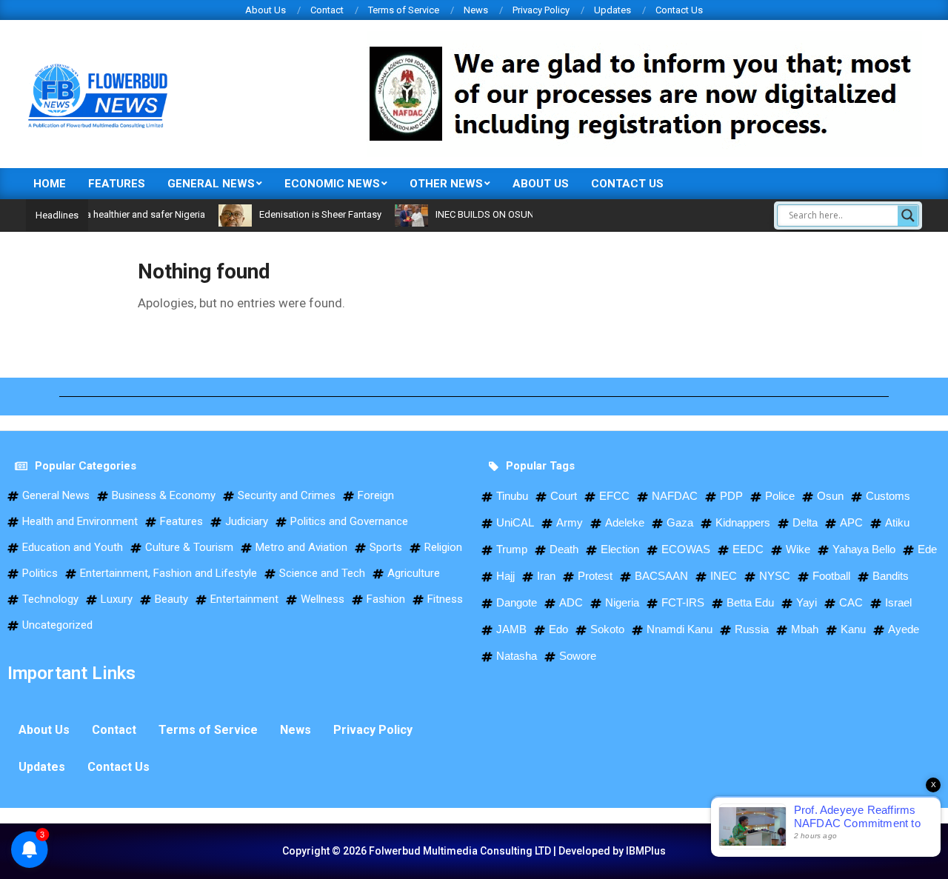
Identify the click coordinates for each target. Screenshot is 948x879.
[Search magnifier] (908, 215)
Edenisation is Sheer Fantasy (304, 214)
